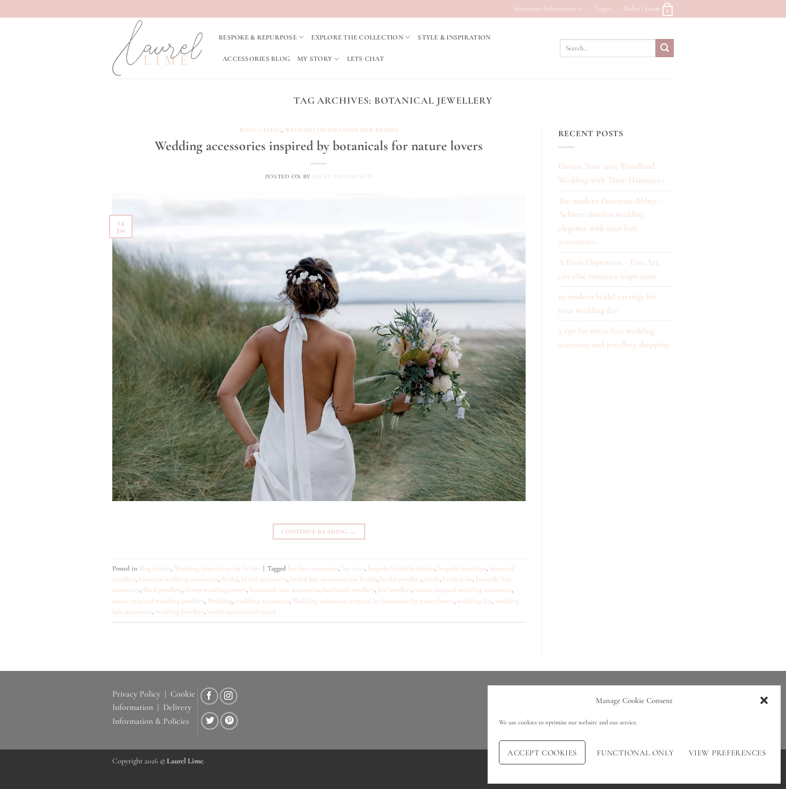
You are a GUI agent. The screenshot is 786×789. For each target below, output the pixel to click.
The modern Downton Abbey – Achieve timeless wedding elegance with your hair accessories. (610, 221)
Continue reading (319, 531)
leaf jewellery (395, 589)
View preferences (727, 752)
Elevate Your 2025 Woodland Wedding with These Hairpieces (611, 173)
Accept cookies (541, 752)
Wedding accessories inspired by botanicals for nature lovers (319, 145)
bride (432, 579)
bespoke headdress (462, 568)
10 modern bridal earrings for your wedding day (607, 303)
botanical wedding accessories (178, 579)
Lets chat (365, 58)
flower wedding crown (215, 589)
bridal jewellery (400, 579)
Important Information (545, 8)
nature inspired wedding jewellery (158, 601)
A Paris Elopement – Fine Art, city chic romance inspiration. (609, 269)
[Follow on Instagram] (228, 696)
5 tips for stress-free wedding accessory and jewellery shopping (613, 337)
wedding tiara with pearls (241, 611)
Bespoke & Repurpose (258, 37)
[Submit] (665, 48)
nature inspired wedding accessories (463, 589)
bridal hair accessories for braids (333, 579)
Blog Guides (261, 130)
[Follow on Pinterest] (229, 721)
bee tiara (353, 568)
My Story (314, 58)
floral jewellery (162, 589)
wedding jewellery (180, 611)
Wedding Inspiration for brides (341, 130)
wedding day (474, 601)
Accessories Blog (256, 58)
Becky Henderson (342, 176)
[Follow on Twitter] (210, 721)
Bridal (229, 579)
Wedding (220, 601)
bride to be (458, 579)
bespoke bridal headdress (401, 568)
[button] (764, 700)
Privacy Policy (136, 694)
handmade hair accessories (284, 589)
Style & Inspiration (454, 37)
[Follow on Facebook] (209, 696)
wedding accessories (262, 601)
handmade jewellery (348, 589)
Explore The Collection (357, 37)
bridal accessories (264, 579)
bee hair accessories (313, 568)
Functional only (635, 752)
